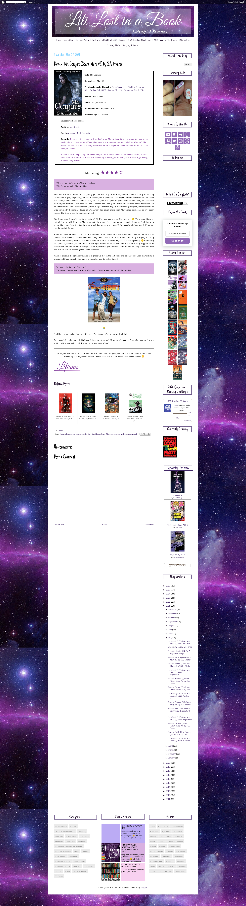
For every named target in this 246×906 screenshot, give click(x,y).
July (170, 630)
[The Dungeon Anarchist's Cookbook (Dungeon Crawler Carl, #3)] (170, 457)
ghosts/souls (70, 434)
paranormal (80, 434)
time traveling (166, 871)
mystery (169, 851)
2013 (168, 791)
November (172, 613)
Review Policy (82, 40)
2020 (168, 763)
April (170, 746)
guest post (71, 841)
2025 (168, 590)
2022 (168, 602)
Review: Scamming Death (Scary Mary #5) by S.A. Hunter (179, 681)
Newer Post (59, 525)
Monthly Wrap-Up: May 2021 (180, 647)
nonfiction (166, 856)
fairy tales (178, 831)
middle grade (174, 846)
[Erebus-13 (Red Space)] (177, 492)
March (171, 750)
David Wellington (178, 498)
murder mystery (156, 851)
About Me (68, 40)
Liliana (176, 405)
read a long (60, 856)
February (172, 754)
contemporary (177, 826)
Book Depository (84, 133)
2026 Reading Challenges (165, 40)
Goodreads (74, 127)
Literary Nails (113, 45)
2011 (168, 799)
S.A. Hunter (96, 434)
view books (187, 421)
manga (153, 846)
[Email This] (141, 434)
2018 (168, 771)
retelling (170, 861)
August (171, 625)
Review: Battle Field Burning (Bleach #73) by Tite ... (179, 733)
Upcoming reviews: (178, 468)
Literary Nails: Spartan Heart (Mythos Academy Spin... (130, 848)
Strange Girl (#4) (114, 90)
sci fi (152, 866)
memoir (162, 846)
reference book (156, 861)
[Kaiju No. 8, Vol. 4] (177, 551)
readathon (73, 856)
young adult (132, 434)
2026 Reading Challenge (177, 400)
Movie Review (61, 826)
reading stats (79, 861)
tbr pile (58, 871)
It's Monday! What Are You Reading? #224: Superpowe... (179, 672)
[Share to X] (146, 434)
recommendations (62, 866)
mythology (180, 851)
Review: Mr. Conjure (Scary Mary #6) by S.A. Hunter (179, 658)
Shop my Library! (130, 45)
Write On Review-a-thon (65, 831)
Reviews (96, 40)
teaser (67, 871)
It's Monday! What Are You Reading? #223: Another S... (179, 695)
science (161, 866)
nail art (86, 851)
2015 (168, 783)
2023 (168, 598)
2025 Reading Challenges (139, 40)
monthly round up (63, 851)
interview (82, 841)
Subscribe (177, 240)
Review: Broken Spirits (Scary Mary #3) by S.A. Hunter (179, 725)
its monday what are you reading (68, 846)
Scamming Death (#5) (134, 90)
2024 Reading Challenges (113, 40)
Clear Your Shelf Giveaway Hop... (130, 865)
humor (161, 841)
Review (88, 434)
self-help (171, 866)
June (170, 634)
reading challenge (62, 861)
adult (152, 826)
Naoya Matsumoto (178, 557)
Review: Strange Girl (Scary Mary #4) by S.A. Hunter (179, 703)
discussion (85, 836)
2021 (168, 606)
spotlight (77, 866)
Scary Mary (105, 434)
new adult (154, 856)
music (76, 851)
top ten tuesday (80, 871)
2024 (168, 594)
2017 (168, 775)
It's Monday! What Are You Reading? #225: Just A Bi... (180, 642)
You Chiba (178, 527)
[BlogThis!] (143, 434)
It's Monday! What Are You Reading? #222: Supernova (180, 718)
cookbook (154, 831)
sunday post (89, 866)
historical (178, 836)
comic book (163, 826)
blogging (82, 831)
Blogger (144, 887)
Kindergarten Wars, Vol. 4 (177, 525)
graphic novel (165, 836)
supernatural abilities (119, 434)
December (172, 609)
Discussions (184, 40)
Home (59, 40)
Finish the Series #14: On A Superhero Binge (179, 652)
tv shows (59, 876)
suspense (182, 866)
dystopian (166, 831)
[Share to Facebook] (149, 434)
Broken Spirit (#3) (98, 90)
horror (152, 841)
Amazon (71, 133)
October (171, 618)
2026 (168, 586)
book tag (59, 836)
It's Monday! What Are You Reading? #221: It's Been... (180, 739)
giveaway (59, 841)
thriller (153, 871)
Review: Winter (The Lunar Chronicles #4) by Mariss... (180, 665)
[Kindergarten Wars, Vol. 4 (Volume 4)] (177, 520)
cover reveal (71, 836)
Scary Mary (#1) (119, 87)
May (170, 638)
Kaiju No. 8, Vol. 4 (177, 555)
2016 (168, 779)
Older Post (149, 525)
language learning (175, 841)
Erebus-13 (177, 495)
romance (180, 861)
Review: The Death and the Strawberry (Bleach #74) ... (179, 710)
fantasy (153, 836)
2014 (168, 787)
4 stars (62, 434)
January (171, 758)
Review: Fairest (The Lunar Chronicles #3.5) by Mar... (179, 688)
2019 (168, 767)
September (173, 622)
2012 (168, 795)
